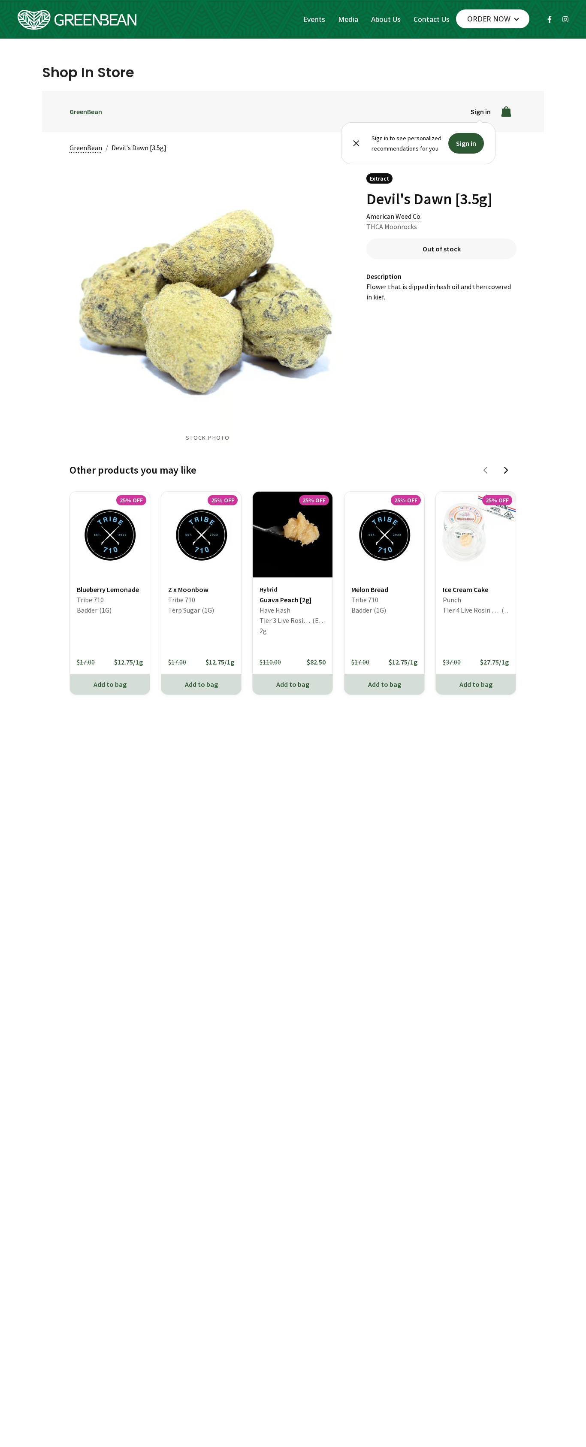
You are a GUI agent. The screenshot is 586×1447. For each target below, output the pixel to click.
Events (314, 19)
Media (348, 19)
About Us (386, 19)
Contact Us (432, 19)
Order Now (488, 19)
